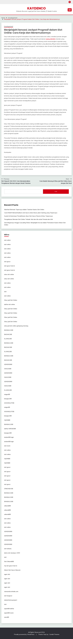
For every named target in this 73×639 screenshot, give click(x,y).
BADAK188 (8, 334)
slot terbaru (7, 548)
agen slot (7, 574)
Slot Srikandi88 (9, 561)
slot (5, 291)
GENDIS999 (8, 364)
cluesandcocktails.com (11, 591)
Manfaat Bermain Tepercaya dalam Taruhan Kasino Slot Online (24, 209)
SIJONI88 (7, 420)
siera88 (6, 617)
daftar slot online (9, 304)
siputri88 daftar (9, 608)
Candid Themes (54, 634)
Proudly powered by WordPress (24, 634)
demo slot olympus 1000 (12, 553)
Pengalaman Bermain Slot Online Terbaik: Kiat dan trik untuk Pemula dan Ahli (28, 219)
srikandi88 (7, 506)
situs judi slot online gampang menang (16, 326)
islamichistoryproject (10, 600)
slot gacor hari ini (9, 266)
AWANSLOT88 (9, 403)
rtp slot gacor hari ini (10, 566)
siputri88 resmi (8, 613)
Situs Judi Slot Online (10, 300)
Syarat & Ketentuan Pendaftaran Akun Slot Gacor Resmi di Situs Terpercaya (28, 216)
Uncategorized (8, 26)
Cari (56, 191)
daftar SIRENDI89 (10, 429)
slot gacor (7, 261)
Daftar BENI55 (50, 39)
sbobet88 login (9, 437)
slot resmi (7, 446)
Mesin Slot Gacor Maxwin (12, 570)
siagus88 (7, 394)
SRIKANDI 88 (8, 488)
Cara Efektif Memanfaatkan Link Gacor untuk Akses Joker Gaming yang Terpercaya (30, 213)
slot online (7, 240)
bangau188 (8, 399)
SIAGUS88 (7, 369)
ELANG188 (8, 339)
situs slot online (9, 274)
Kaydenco (36, 8)
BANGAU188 (8, 330)
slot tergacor (8, 596)
